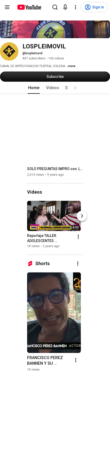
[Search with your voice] (65, 7)
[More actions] (78, 237)
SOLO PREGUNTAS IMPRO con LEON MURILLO (55, 169)
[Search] (55, 7)
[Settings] (75, 7)
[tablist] (55, 88)
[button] (75, 88)
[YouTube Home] (29, 7)
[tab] (34, 88)
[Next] (82, 216)
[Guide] (7, 7)
